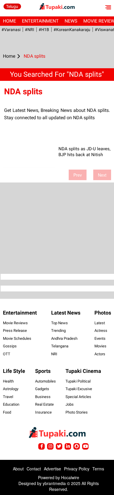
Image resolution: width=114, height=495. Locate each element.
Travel (8, 397)
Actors (99, 354)
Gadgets (42, 389)
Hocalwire (70, 477)
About (18, 469)
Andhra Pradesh (64, 338)
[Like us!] (41, 446)
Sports (43, 371)
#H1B (44, 29)
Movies (100, 346)
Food (7, 412)
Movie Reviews (15, 323)
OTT (6, 354)
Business (43, 397)
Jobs (69, 404)
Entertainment (40, 21)
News (71, 21)
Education (11, 404)
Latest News (65, 313)
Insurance (43, 412)
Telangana (59, 346)
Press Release (15, 330)
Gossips (10, 346)
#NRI (29, 29)
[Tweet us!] (50, 446)
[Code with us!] (76, 446)
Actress (100, 330)
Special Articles (78, 397)
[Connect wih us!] (68, 446)
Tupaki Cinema (83, 371)
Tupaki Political (78, 381)
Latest (99, 323)
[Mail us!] (85, 446)
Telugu (12, 6)
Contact (34, 469)
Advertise (52, 469)
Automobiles (45, 381)
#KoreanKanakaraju (71, 29)
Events (100, 338)
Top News (59, 323)
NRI (54, 354)
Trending (58, 330)
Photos (102, 313)
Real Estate (44, 404)
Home (9, 21)
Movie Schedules (17, 338)
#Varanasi (10, 29)
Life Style (14, 371)
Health (8, 381)
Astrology (10, 389)
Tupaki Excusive (78, 389)
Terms (98, 469)
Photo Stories (76, 412)
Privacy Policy (76, 469)
